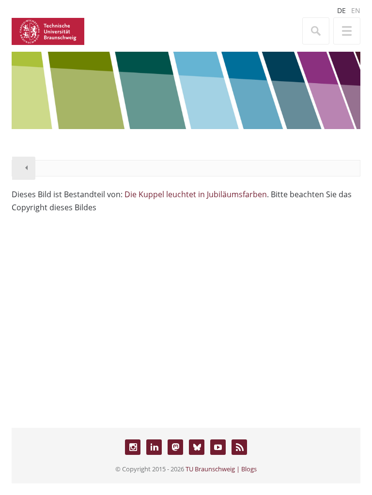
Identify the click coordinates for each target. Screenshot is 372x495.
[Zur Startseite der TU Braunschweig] (48, 30)
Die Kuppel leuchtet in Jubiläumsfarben (195, 194)
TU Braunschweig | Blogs (221, 469)
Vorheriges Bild (23, 168)
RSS (239, 447)
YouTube (218, 447)
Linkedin (154, 447)
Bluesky (196, 447)
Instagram (132, 447)
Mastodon (175, 447)
